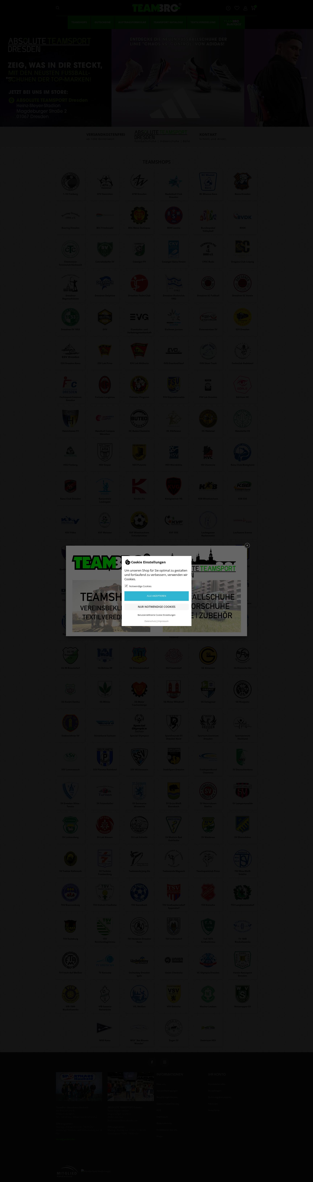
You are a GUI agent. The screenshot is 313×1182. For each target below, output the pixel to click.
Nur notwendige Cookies (156, 606)
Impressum (163, 621)
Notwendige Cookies (140, 586)
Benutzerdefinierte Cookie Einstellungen (157, 615)
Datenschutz (150, 621)
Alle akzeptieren (156, 595)
